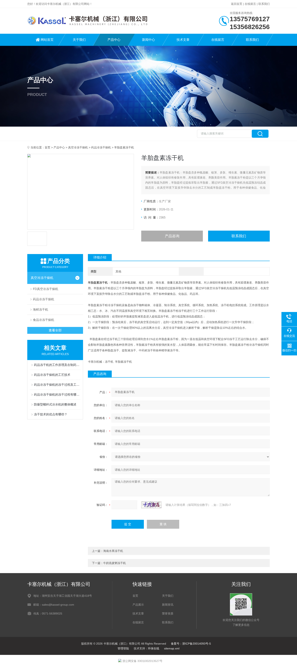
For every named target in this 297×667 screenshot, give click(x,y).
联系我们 (264, 3)
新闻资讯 (167, 604)
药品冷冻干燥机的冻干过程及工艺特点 (57, 384)
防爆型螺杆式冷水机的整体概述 (55, 404)
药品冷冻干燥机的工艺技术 (52, 374)
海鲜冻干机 (40, 309)
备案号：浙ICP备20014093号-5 (191, 643)
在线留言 (250, 3)
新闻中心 (148, 39)
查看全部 (55, 330)
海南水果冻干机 (113, 551)
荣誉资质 (167, 613)
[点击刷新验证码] (151, 504)
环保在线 (153, 648)
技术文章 (183, 39)
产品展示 (138, 604)
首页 (47, 147)
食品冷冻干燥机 (43, 319)
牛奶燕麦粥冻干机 (114, 563)
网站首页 (47, 39)
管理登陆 (123, 648)
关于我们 (79, 39)
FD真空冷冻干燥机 (45, 289)
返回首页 (236, 3)
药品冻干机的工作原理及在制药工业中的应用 (57, 365)
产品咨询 (172, 236)
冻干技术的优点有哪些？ (50, 414)
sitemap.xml (171, 648)
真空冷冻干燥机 (78, 147)
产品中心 (113, 39)
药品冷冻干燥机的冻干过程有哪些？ (57, 394)
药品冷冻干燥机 (101, 147)
